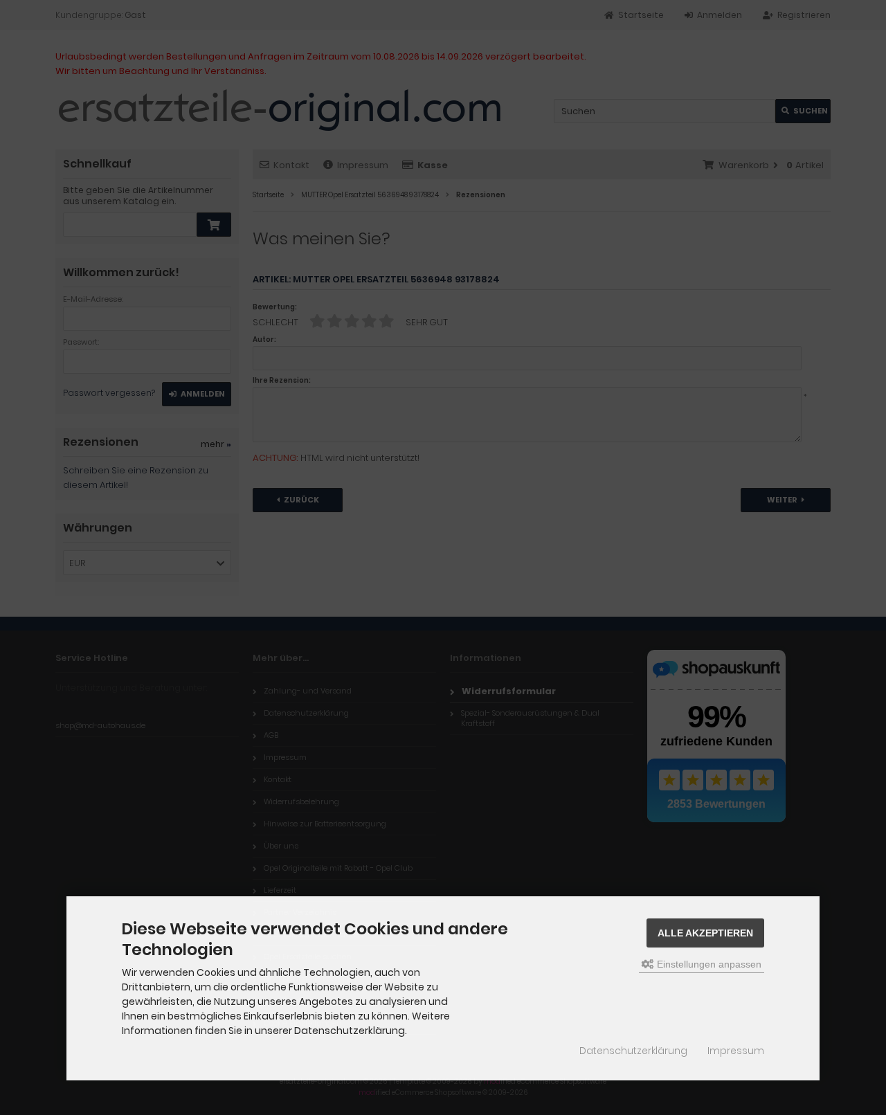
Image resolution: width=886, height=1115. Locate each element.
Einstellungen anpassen (707, 964)
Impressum (735, 1051)
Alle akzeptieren (705, 933)
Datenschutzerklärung (633, 1051)
